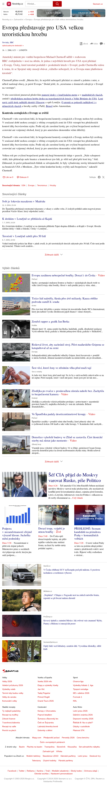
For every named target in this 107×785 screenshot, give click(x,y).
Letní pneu (82, 756)
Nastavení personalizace (62, 773)
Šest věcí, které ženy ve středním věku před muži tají (61, 368)
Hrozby (53, 185)
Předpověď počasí (51, 737)
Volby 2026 (7, 681)
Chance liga (78, 681)
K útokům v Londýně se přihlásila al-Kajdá (27, 219)
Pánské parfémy (66, 760)
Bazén (22, 747)
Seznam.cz (98, 4)
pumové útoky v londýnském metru (59, 94)
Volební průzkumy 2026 (12, 685)
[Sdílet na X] (103, 177)
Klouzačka (72, 747)
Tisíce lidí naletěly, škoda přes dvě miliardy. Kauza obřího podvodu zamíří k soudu (65, 300)
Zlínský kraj (36, 444)
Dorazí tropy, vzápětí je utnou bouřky (51, 530)
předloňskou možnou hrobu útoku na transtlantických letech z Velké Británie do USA (54, 98)
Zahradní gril (48, 751)
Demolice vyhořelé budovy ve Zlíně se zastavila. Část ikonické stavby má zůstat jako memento (67, 438)
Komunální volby (9, 701)
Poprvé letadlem (45, 715)
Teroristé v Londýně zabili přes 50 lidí (24, 236)
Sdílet (95, 43)
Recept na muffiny (10, 715)
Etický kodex (76, 771)
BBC (12, 42)
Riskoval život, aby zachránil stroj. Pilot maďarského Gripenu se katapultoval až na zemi (68, 346)
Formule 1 (77, 697)
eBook (85, 43)
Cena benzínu (83, 737)
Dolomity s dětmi (45, 730)
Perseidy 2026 (68, 737)
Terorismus (42, 185)
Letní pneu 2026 (80, 711)
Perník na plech (9, 730)
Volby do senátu (9, 697)
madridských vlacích (92, 94)
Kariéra (40, 771)
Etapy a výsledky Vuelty (48, 685)
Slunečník (61, 747)
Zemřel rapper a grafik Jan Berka (50, 321)
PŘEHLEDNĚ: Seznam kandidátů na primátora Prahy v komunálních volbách (87, 533)
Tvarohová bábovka (11, 722)
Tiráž (47, 771)
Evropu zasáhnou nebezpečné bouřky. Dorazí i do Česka (63, 275)
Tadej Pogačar (44, 693)
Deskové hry (95, 756)
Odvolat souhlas (41, 773)
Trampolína (49, 747)
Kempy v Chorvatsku (47, 711)
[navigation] (3, 4)
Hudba (34, 325)
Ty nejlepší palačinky (11, 711)
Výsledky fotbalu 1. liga (83, 685)
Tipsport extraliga (80, 689)
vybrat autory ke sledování (12, 46)
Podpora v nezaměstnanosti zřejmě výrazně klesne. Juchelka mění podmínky (17, 533)
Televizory (36, 760)
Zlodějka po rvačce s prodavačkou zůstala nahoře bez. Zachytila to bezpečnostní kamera (68, 392)
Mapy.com (36, 737)
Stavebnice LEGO (50, 756)
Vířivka (59, 751)
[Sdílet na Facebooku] (99, 177)
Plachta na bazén (34, 747)
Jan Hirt (41, 689)
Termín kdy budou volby (12, 693)
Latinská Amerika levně (48, 726)
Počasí (34, 279)
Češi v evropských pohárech (52, 742)
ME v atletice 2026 (81, 693)
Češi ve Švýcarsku (46, 722)
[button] (16, 283)
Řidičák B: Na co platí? (83, 722)
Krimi (34, 306)
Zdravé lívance (8, 719)
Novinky (5, 42)
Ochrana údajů (90, 771)
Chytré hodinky (49, 760)
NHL (75, 701)
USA (23, 185)
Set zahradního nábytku (89, 747)
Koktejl (34, 398)
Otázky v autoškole (81, 726)
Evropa (31, 185)
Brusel (49, 106)
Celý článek (77, 497)
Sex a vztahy (37, 372)
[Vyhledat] (57, 4)
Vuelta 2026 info (45, 681)
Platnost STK (78, 730)
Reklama (31, 771)
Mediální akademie (60, 771)
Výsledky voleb (8, 689)
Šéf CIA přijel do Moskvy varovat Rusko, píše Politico (74, 477)
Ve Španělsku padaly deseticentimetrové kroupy (59, 414)
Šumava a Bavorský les (48, 719)
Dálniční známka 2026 (83, 715)
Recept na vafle (9, 726)
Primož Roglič (44, 697)
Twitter (22, 771)
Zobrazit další (52, 254)
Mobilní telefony (33, 756)
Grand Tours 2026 (46, 701)
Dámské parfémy (68, 756)
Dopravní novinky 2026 (83, 719)
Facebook (12, 771)
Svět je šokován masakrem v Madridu (23, 201)
